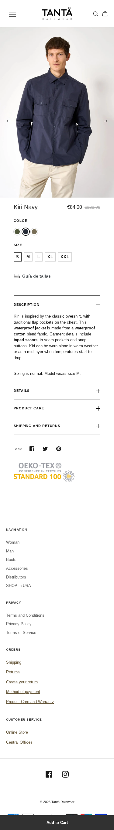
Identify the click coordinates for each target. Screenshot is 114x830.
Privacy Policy (19, 624)
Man (10, 551)
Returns (13, 672)
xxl (64, 257)
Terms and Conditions (25, 615)
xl (50, 257)
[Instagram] (65, 774)
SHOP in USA (18, 585)
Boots (11, 559)
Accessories (17, 568)
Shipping (13, 662)
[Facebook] (49, 774)
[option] (57, 112)
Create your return (22, 682)
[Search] (96, 14)
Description (27, 304)
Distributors (16, 577)
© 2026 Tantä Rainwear (57, 802)
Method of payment (23, 691)
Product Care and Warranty (30, 701)
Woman (12, 542)
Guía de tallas (36, 276)
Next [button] (105, 120)
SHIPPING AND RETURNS (37, 426)
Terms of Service (21, 632)
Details (21, 390)
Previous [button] (8, 120)
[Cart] (105, 14)
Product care (29, 408)
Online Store (17, 732)
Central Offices (19, 742)
